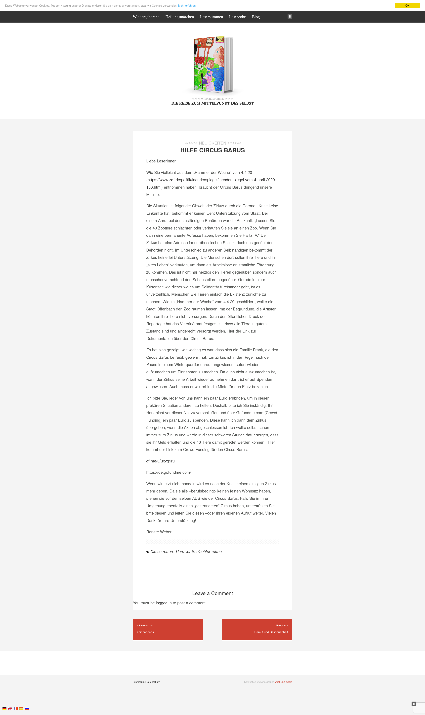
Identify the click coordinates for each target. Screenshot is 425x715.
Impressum (139, 681)
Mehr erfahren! (187, 5)
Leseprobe (237, 17)
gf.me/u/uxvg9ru (160, 461)
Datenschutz (153, 681)
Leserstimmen (211, 17)
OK (407, 5)
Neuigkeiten (212, 143)
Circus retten (161, 551)
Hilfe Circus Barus (212, 150)
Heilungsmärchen (180, 17)
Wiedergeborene (146, 17)
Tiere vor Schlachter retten (198, 551)
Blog (256, 17)
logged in (164, 602)
